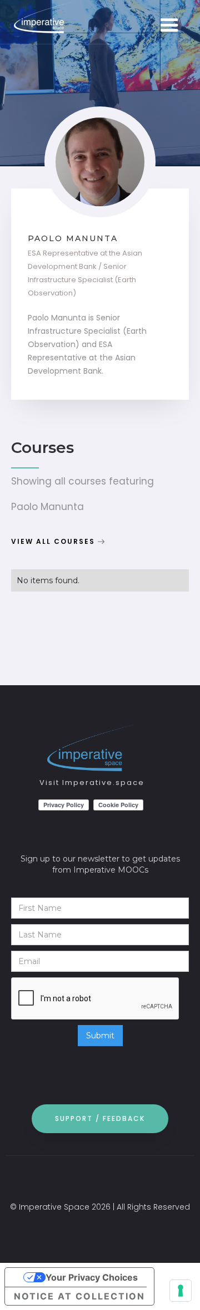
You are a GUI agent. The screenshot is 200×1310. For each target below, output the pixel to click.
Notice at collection (79, 1296)
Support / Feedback (100, 1118)
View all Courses (53, 541)
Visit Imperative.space (91, 782)
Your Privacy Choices (92, 1277)
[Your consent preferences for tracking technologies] (180, 1290)
